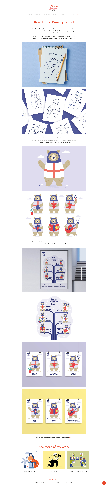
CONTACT (62, 14)
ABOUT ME (55, 14)
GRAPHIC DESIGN (38, 14)
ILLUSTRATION (47, 14)
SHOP (77, 14)
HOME (30, 14)
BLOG (68, 14)
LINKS (73, 14)
